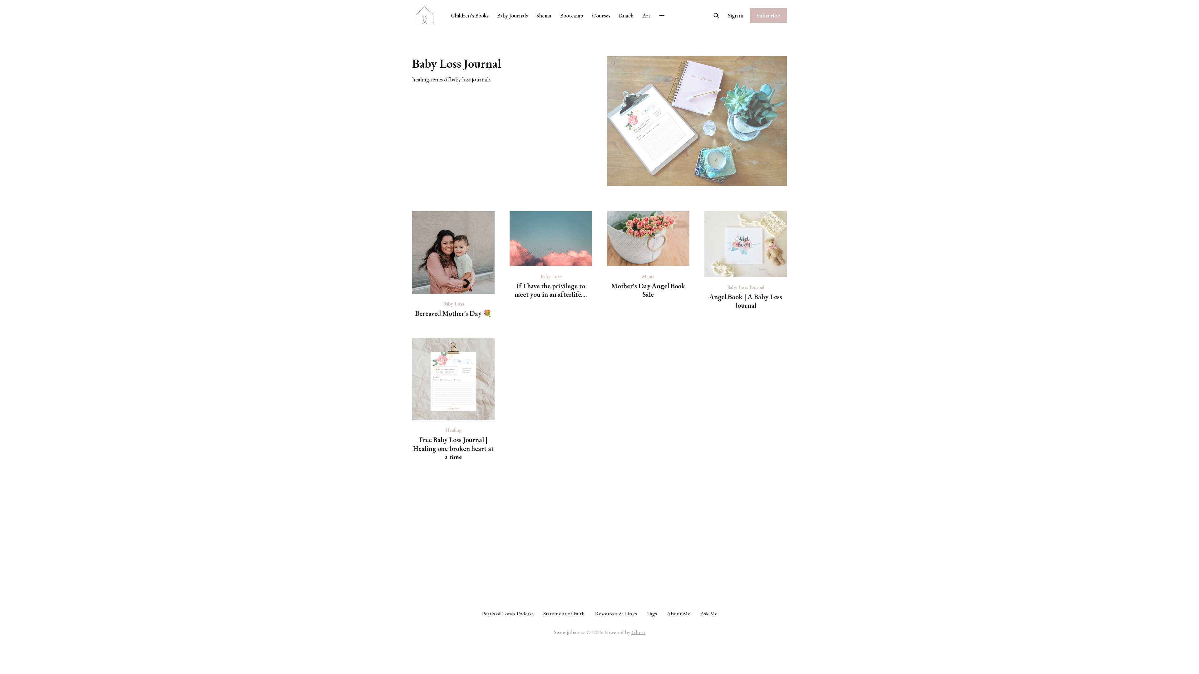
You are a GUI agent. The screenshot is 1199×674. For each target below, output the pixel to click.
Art (646, 15)
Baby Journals (512, 15)
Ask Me (709, 613)
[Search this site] (716, 15)
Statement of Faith (564, 613)
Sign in (735, 15)
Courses (601, 15)
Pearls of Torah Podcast (507, 613)
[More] (662, 15)
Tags (652, 613)
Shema (543, 15)
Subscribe (768, 15)
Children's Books (469, 15)
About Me (678, 613)
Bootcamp (571, 15)
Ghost (638, 632)
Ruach (626, 15)
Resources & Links (616, 613)
